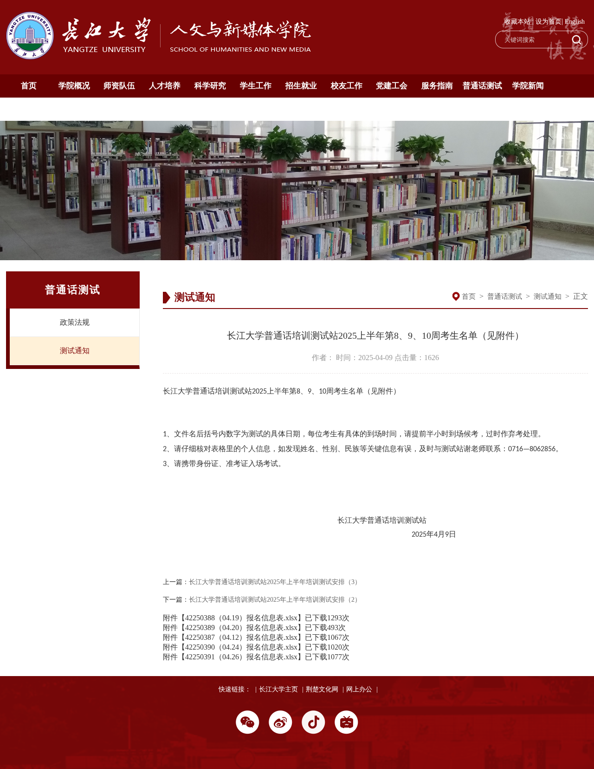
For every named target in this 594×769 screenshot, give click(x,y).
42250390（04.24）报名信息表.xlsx (241, 647)
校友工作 (346, 85)
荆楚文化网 (322, 689)
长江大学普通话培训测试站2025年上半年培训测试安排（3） (275, 581)
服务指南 (437, 85)
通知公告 (29, 109)
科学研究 (210, 85)
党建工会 (391, 85)
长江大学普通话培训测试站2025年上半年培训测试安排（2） (275, 599)
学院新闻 (528, 85)
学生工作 (255, 85)
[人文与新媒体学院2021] (159, 57)
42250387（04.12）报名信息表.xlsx (241, 637)
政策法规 (75, 322)
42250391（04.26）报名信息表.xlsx (241, 657)
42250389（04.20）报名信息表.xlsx (241, 627)
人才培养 (165, 85)
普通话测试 (482, 85)
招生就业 (301, 85)
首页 (29, 85)
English (575, 21)
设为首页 (549, 21)
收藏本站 (517, 21)
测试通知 (75, 351)
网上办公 (359, 689)
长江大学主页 (278, 689)
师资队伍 (119, 85)
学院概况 (74, 85)
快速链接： (235, 689)
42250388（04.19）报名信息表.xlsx (241, 618)
